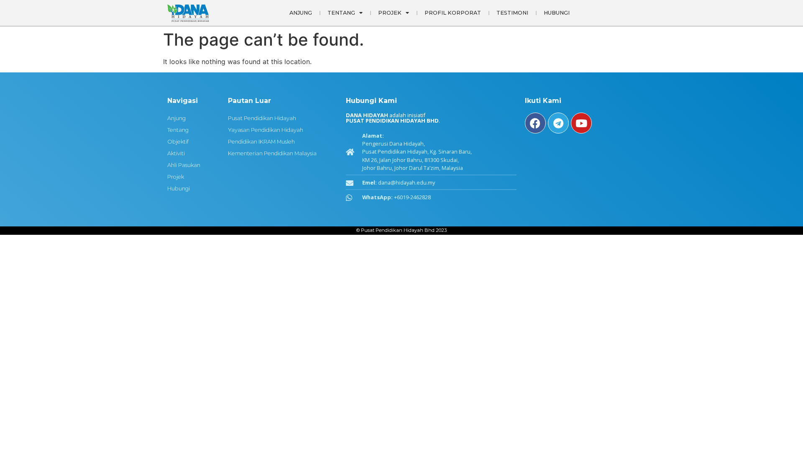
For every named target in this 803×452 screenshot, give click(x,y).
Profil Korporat (453, 13)
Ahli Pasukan (183, 165)
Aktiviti (176, 153)
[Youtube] (581, 123)
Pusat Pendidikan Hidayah (262, 118)
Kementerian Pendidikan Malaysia (272, 153)
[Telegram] (558, 123)
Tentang (341, 13)
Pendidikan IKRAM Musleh (261, 142)
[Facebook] (535, 123)
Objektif (178, 142)
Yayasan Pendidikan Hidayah (265, 130)
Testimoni (512, 13)
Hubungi (557, 13)
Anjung (300, 13)
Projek (175, 177)
